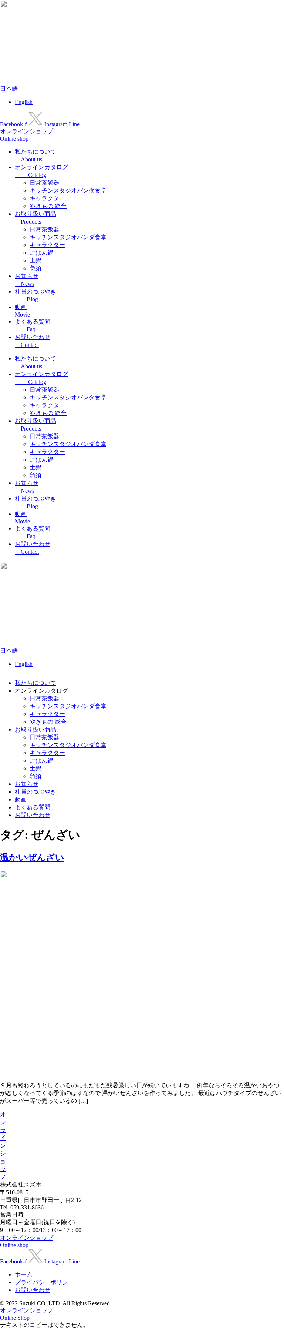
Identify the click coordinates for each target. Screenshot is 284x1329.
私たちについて (35, 683)
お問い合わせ (32, 815)
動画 (21, 799)
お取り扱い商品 (35, 729)
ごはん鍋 (41, 253)
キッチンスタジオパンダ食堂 (68, 190)
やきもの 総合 (48, 206)
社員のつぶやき (35, 792)
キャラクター (47, 198)
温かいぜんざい (32, 857)
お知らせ (26, 784)
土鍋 (35, 260)
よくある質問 (32, 807)
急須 (35, 268)
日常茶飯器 (44, 183)
